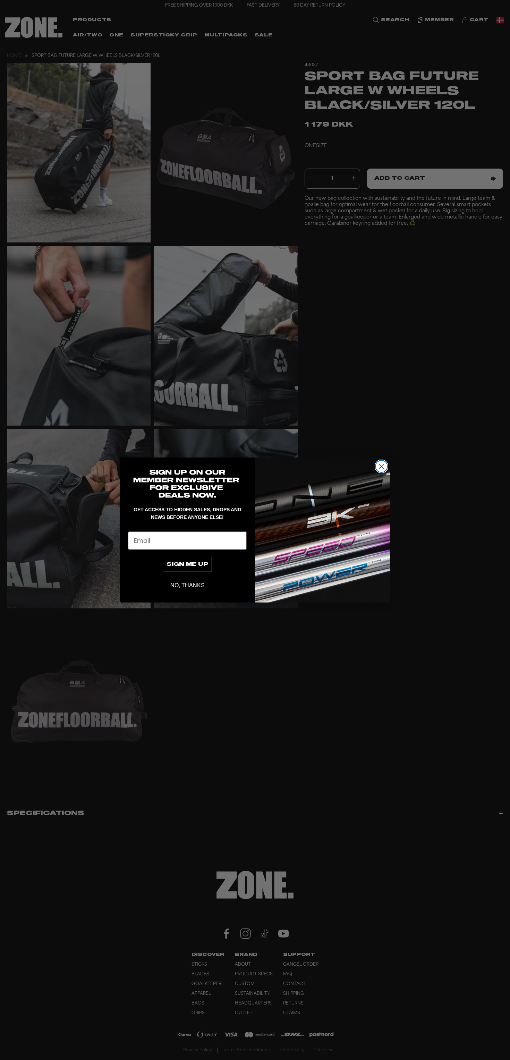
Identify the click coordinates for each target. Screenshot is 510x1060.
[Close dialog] (381, 466)
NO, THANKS (187, 585)
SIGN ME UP (187, 564)
